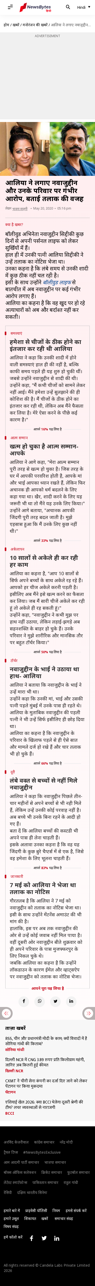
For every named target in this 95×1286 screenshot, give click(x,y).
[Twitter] (55, 1001)
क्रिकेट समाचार (51, 1172)
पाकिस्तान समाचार (45, 1182)
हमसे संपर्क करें (76, 1210)
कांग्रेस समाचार (44, 1142)
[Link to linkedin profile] (56, 1238)
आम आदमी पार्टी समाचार (21, 1162)
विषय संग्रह (11, 1226)
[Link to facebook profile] (31, 1238)
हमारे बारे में (12, 1210)
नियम (56, 1210)
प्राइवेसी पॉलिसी (36, 1210)
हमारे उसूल (11, 1218)
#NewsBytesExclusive (42, 1152)
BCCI (9, 1113)
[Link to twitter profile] (44, 1238)
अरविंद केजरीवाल (16, 1142)
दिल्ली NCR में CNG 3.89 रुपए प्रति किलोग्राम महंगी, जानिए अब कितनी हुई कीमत (44, 1062)
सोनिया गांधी (14, 1049)
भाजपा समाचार (55, 1162)
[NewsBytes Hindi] (35, 7)
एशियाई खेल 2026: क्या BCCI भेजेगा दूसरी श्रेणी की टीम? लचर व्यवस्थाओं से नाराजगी (44, 1105)
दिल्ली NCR (14, 1071)
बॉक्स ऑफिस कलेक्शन (20, 1172)
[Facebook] (23, 1001)
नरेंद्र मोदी (66, 1142)
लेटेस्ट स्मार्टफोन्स (15, 1182)
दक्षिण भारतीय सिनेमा (32, 1192)
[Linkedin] (71, 1001)
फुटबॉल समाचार (78, 1172)
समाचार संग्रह (64, 1218)
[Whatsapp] (39, 1001)
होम (6, 24)
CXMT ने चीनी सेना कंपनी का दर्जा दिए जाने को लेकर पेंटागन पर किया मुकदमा (46, 1084)
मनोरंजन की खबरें (35, 24)
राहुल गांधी (71, 1182)
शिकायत (30, 1218)
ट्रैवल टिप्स (11, 1152)
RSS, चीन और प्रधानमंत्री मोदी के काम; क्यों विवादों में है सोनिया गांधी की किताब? (46, 1041)
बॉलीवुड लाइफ (57, 282)
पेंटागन (10, 1092)
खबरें (16, 24)
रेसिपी (8, 1192)
